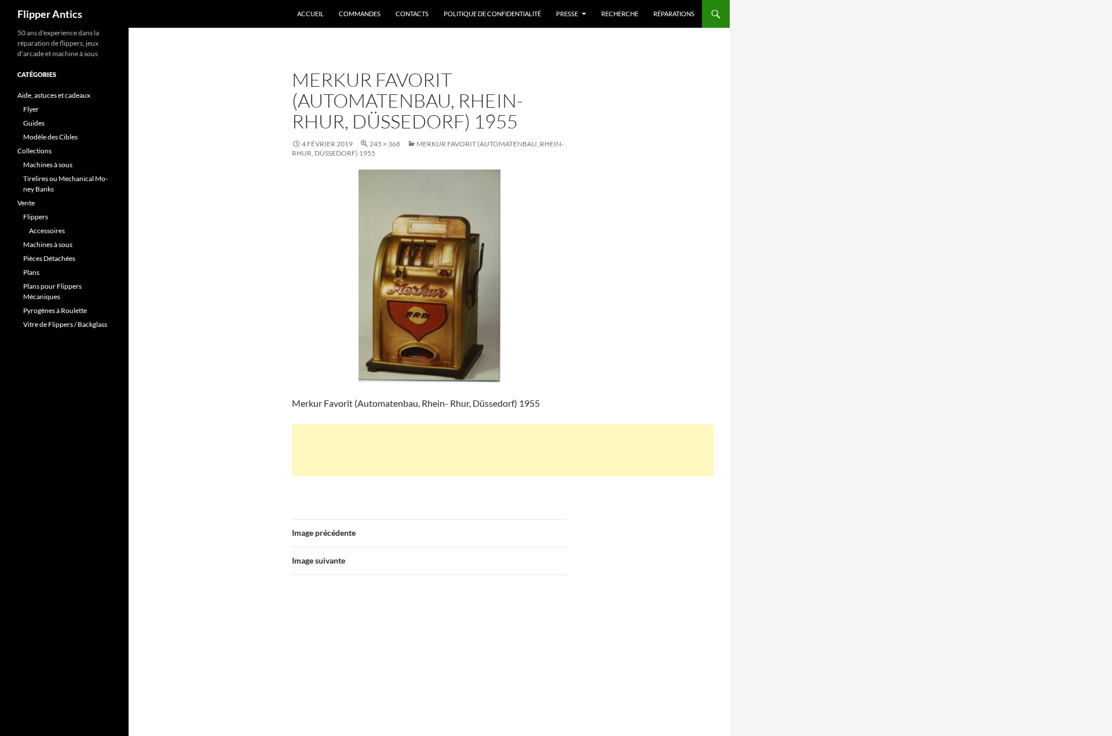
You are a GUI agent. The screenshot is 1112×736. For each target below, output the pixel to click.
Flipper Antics (49, 14)
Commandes (360, 13)
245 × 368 (385, 143)
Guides (34, 123)
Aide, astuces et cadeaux (53, 95)
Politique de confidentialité (492, 13)
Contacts (412, 13)
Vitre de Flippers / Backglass (65, 324)
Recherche (619, 13)
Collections (34, 150)
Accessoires (47, 230)
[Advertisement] (503, 450)
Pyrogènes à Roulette (55, 310)
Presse (567, 13)
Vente (26, 202)
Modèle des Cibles (50, 137)
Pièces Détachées (49, 258)
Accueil (310, 13)
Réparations (673, 13)
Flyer (31, 109)
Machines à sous (47, 164)
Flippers (35, 216)
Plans (31, 272)
